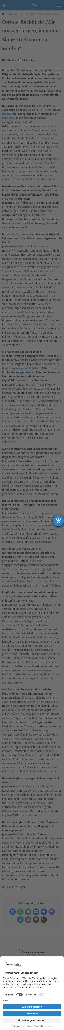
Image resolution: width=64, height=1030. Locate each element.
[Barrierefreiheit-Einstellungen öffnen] (58, 520)
